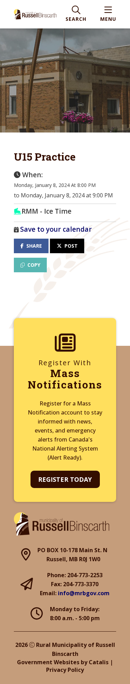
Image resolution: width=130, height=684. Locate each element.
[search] (76, 14)
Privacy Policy (65, 670)
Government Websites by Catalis (63, 662)
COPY (33, 265)
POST (71, 245)
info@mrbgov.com (84, 593)
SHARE (34, 245)
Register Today (65, 479)
